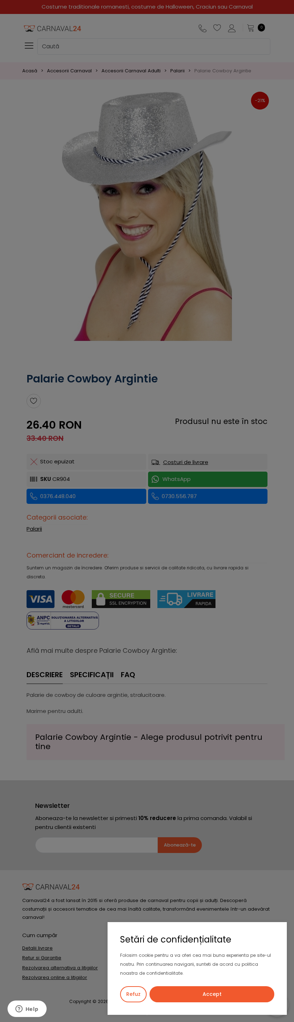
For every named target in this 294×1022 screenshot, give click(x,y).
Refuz (133, 994)
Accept (212, 994)
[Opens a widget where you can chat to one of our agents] (27, 1009)
